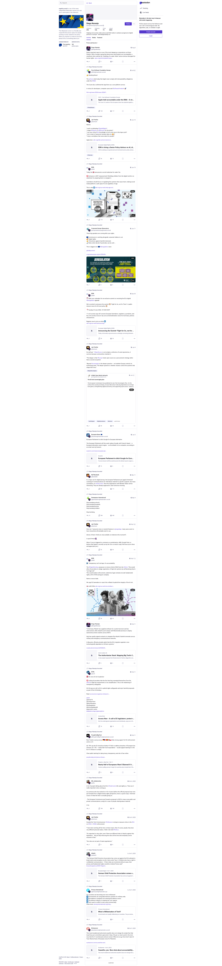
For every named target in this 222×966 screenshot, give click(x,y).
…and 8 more (117, 421)
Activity (88, 37)
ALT (133, 215)
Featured (99, 37)
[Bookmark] (123, 62)
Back (90, 3)
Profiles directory (74, 957)
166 (96, 30)
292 (87, 30)
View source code (68, 963)
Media (94, 37)
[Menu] (134, 23)
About (68, 957)
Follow (128, 24)
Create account (150, 32)
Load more (111, 962)
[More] (134, 62)
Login (150, 36)
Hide (132, 191)
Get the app (71, 962)
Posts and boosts (91, 43)
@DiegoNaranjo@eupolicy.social (94, 25)
